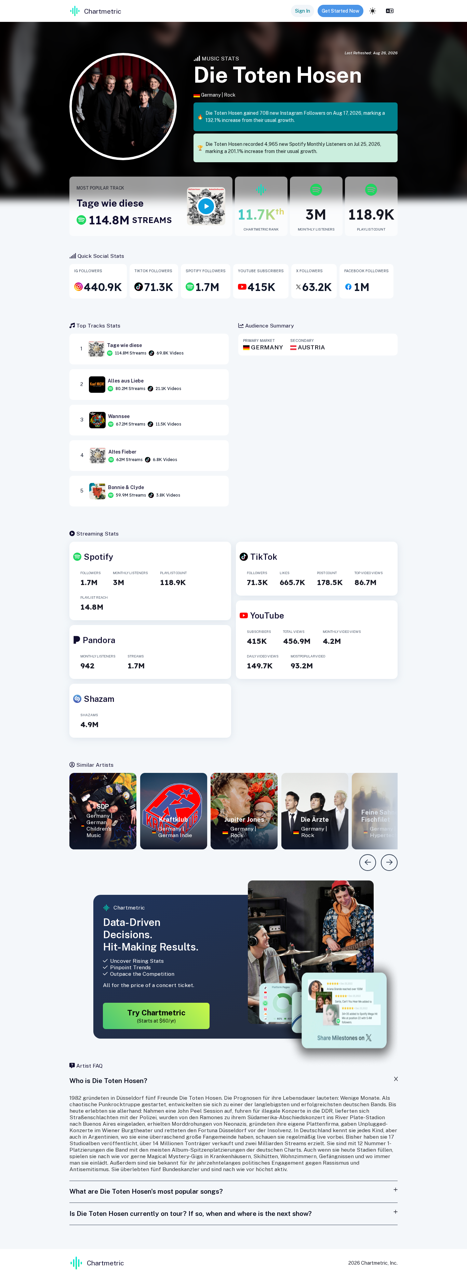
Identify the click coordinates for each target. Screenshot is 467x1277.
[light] (372, 11)
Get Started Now (340, 11)
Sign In (302, 11)
